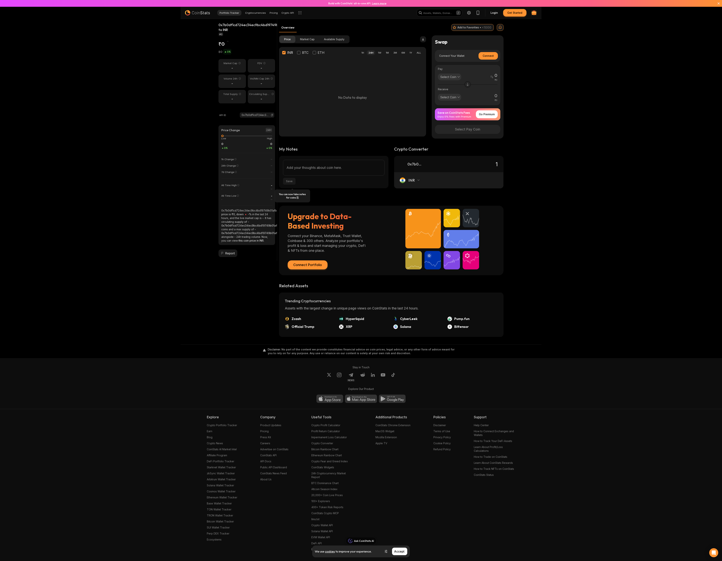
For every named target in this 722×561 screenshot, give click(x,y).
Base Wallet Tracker (219, 503)
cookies (330, 551)
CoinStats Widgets (322, 467)
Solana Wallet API (322, 531)
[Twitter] (329, 377)
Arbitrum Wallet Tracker (221, 479)
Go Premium (487, 114)
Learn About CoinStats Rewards (493, 462)
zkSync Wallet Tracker (221, 473)
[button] (272, 115)
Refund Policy (442, 449)
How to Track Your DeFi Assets (493, 441)
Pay (440, 69)
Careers (265, 443)
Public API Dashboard (273, 467)
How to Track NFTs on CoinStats (494, 468)
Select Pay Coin (467, 129)
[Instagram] (339, 377)
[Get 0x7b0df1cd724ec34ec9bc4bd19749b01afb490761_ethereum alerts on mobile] (500, 27)
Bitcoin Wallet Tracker (220, 521)
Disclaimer (439, 425)
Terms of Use (441, 431)
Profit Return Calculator (325, 431)
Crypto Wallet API (322, 525)
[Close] (716, 3)
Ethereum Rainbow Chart (326, 455)
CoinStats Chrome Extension (392, 425)
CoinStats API (268, 455)
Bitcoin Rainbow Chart (324, 449)
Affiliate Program (217, 455)
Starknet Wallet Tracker (221, 467)
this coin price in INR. (251, 240)
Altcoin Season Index (324, 489)
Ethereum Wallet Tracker (222, 497)
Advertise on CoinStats (274, 449)
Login (494, 12)
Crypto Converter (322, 443)
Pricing (264, 431)
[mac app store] (361, 399)
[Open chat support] (713, 552)
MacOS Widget (384, 431)
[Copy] (272, 115)
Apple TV (381, 443)
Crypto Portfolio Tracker (222, 425)
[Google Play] (392, 399)
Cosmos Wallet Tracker (221, 491)
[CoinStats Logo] (197, 12)
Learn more (379, 3)
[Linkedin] (373, 377)
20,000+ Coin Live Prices (327, 495)
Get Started (514, 12)
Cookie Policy (442, 443)
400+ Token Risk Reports (327, 507)
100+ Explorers (320, 501)
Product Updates (270, 425)
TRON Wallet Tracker (220, 515)
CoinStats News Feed (273, 473)
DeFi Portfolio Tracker (220, 461)
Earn (209, 431)
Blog (209, 437)
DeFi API (316, 543)
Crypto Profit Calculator (325, 425)
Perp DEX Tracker (218, 533)
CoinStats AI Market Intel (222, 449)
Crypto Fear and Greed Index (329, 461)
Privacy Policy (442, 437)
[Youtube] (383, 377)
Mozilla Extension (386, 437)
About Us (266, 479)
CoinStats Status (484, 474)
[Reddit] (362, 377)
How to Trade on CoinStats (490, 456)
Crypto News (215, 443)
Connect (488, 55)
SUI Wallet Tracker (218, 527)
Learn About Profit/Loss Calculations (488, 448)
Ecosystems (214, 539)
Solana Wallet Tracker (220, 485)
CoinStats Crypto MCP (325, 513)
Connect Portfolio (307, 265)
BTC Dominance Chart (325, 483)
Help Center (481, 425)
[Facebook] (393, 377)
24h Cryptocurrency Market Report (328, 475)
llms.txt (315, 519)
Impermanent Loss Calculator (329, 437)
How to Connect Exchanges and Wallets (494, 433)
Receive (443, 89)
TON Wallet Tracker (219, 509)
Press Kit (265, 437)
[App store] (329, 399)
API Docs (265, 461)
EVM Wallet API (320, 537)
